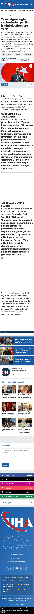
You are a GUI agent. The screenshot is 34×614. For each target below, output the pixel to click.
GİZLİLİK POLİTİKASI (18, 598)
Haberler (4, 16)
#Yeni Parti (18, 54)
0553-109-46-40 (18, 558)
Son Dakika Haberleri (7, 591)
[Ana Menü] (2, 4)
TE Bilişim (21, 604)
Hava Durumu (24, 577)
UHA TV (4, 11)
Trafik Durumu (24, 581)
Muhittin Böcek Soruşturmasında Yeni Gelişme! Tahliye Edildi (9, 396)
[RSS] (26, 568)
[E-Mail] (13, 374)
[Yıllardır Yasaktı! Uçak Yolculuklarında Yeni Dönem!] (25, 406)
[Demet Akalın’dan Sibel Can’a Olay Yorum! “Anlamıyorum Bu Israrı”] (25, 389)
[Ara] (32, 4)
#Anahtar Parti (28, 54)
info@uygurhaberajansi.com (18, 561)
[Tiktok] (20, 568)
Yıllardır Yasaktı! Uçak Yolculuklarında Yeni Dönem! (24, 413)
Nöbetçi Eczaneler (10, 577)
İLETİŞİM (4, 598)
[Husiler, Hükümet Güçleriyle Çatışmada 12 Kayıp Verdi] (9, 422)
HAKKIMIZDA (11, 600)
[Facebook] (7, 568)
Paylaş (5, 84)
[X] (10, 568)
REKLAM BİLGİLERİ (21, 600)
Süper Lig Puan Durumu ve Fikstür (8, 585)
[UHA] (17, 4)
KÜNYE (10, 598)
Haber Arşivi (23, 590)
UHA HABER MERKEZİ (19, 370)
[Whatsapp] (23, 568)
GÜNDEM (12, 11)
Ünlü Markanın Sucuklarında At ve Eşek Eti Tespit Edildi (8, 413)
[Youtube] (17, 568)
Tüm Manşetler (24, 584)
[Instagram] (13, 568)
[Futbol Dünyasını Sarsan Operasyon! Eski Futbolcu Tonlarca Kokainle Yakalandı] (25, 422)
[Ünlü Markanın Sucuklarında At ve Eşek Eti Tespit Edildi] (9, 406)
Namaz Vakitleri (9, 581)
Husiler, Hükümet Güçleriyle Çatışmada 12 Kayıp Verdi (8, 429)
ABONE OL (28, 598)
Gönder (5, 465)
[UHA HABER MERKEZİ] (6, 372)
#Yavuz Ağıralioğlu (7, 54)
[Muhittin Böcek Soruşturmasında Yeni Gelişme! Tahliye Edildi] (9, 389)
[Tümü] (31, 502)
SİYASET (30, 11)
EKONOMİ (21, 11)
